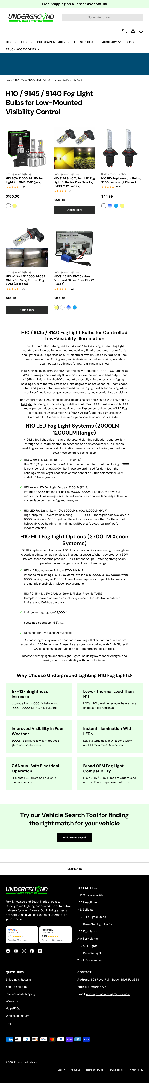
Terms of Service (94, 1069)
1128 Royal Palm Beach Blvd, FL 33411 (115, 979)
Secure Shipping (16, 987)
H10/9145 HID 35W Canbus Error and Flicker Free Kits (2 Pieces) (74, 280)
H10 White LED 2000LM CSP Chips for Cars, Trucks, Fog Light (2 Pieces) (25, 280)
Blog (9, 1023)
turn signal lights (68, 656)
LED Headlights (87, 902)
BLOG (130, 42)
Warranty (12, 1001)
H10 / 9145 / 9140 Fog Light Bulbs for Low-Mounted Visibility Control (50, 80)
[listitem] (22, 934)
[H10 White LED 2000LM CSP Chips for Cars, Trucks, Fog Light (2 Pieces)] (27, 246)
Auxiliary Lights (87, 938)
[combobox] (102, 17)
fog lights (45, 656)
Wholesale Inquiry (18, 1016)
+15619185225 (97, 987)
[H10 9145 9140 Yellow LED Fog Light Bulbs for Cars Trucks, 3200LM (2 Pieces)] (75, 148)
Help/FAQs (13, 1008)
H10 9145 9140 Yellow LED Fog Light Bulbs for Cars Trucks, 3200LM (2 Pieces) (74, 182)
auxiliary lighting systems (91, 350)
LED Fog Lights (87, 931)
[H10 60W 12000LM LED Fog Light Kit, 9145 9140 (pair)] (27, 148)
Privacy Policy (136, 1069)
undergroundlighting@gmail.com (108, 994)
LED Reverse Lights (90, 953)
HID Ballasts (85, 910)
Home (9, 80)
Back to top (74, 868)
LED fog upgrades (43, 477)
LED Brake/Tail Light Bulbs (94, 924)
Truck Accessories (89, 960)
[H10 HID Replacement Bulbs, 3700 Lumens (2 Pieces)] (122, 148)
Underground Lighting (25, 1062)
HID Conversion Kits (90, 895)
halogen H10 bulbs (36, 523)
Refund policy (116, 1069)
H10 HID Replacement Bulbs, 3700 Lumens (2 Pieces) (121, 180)
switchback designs (107, 656)
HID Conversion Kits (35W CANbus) (67, 413)
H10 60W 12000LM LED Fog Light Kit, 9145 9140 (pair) (25, 180)
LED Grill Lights (87, 946)
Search (61, 1069)
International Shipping (20, 994)
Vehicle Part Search (74, 837)
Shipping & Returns (18, 979)
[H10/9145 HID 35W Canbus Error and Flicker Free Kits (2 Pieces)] (75, 246)
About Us (75, 1069)
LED (115, 400)
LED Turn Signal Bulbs (91, 917)
